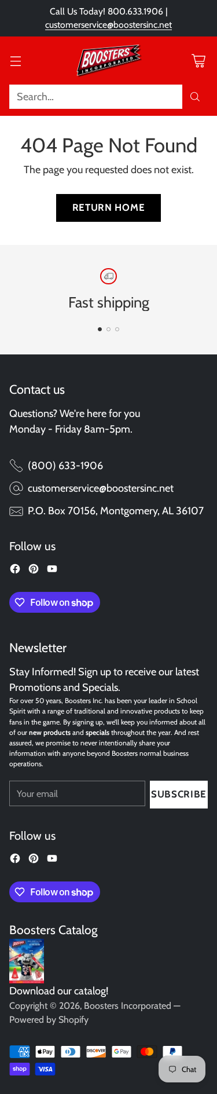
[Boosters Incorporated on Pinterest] (34, 571)
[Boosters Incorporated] (109, 61)
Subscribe (179, 794)
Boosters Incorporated (127, 1005)
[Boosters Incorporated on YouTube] (52, 571)
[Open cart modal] (198, 60)
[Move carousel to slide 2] (108, 329)
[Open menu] (15, 60)
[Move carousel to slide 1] (100, 329)
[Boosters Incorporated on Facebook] (15, 571)
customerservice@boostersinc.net (108, 24)
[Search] (195, 97)
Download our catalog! (58, 991)
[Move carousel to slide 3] (117, 329)
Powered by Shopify (49, 1019)
